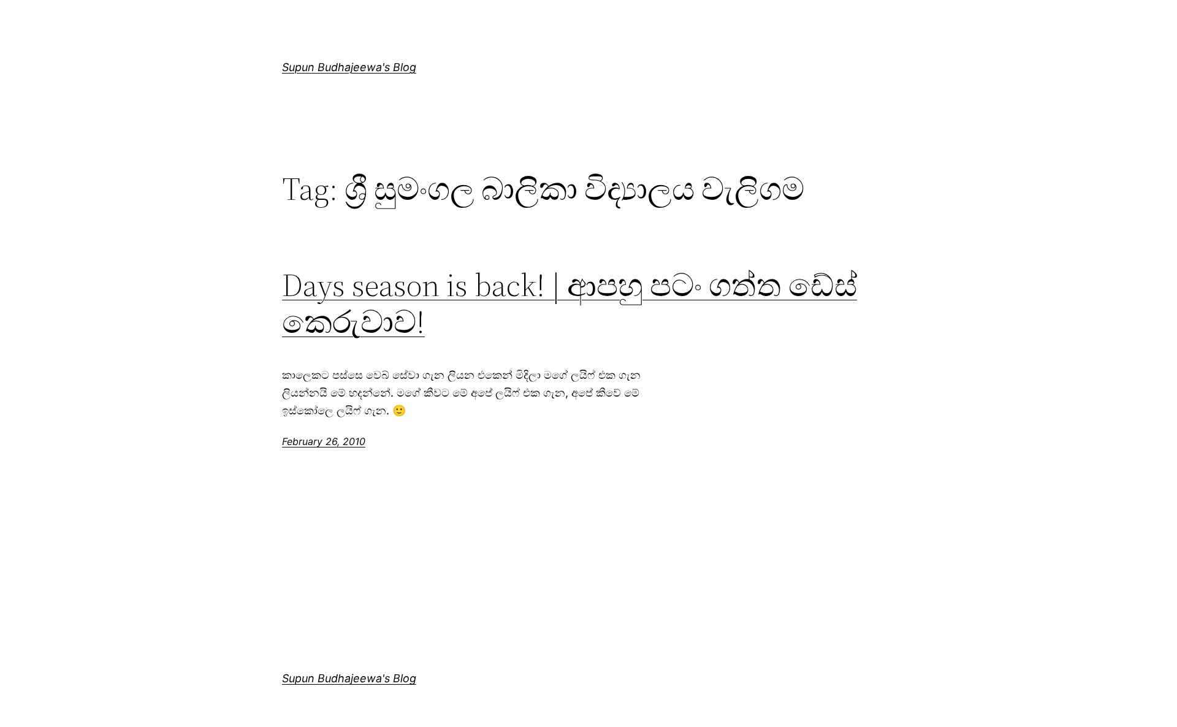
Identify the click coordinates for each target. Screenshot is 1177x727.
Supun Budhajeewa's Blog (349, 67)
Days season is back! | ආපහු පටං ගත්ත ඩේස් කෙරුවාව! (569, 303)
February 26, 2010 (323, 441)
